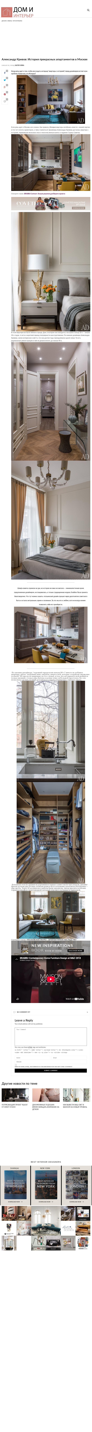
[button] (89, 1184)
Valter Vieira (19, 65)
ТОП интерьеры (17, 20)
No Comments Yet (23, 1012)
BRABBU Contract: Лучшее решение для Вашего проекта (44, 194)
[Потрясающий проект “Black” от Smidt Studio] (15, 1097)
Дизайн (4, 20)
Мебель (9, 20)
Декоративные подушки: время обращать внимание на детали (45, 1107)
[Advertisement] (46, 42)
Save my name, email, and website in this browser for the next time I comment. (43, 1066)
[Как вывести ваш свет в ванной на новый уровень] (76, 1097)
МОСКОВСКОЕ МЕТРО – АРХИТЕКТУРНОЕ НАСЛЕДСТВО (51, 940)
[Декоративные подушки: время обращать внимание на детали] (46, 1097)
